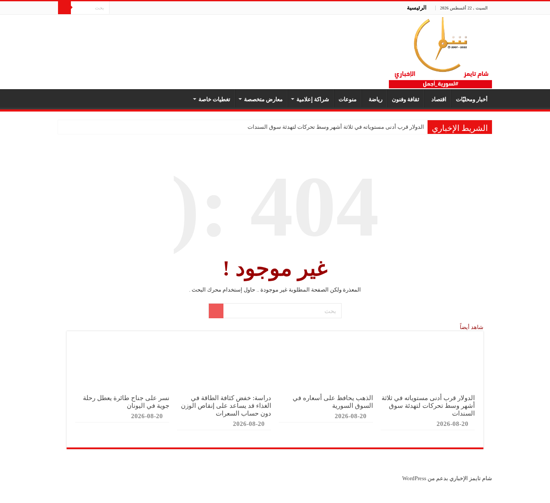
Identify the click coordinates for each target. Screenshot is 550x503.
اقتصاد (437, 99)
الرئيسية (417, 7)
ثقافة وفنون (405, 99)
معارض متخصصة (263, 99)
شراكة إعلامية (312, 99)
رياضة (374, 99)
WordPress (414, 478)
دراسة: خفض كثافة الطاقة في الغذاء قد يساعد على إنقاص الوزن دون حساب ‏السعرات (226, 405)
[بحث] (64, 7)
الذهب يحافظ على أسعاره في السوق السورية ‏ (333, 401)
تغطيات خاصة (214, 99)
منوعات (348, 99)
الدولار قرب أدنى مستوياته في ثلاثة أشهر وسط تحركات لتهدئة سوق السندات (336, 127)
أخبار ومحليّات (472, 99)
